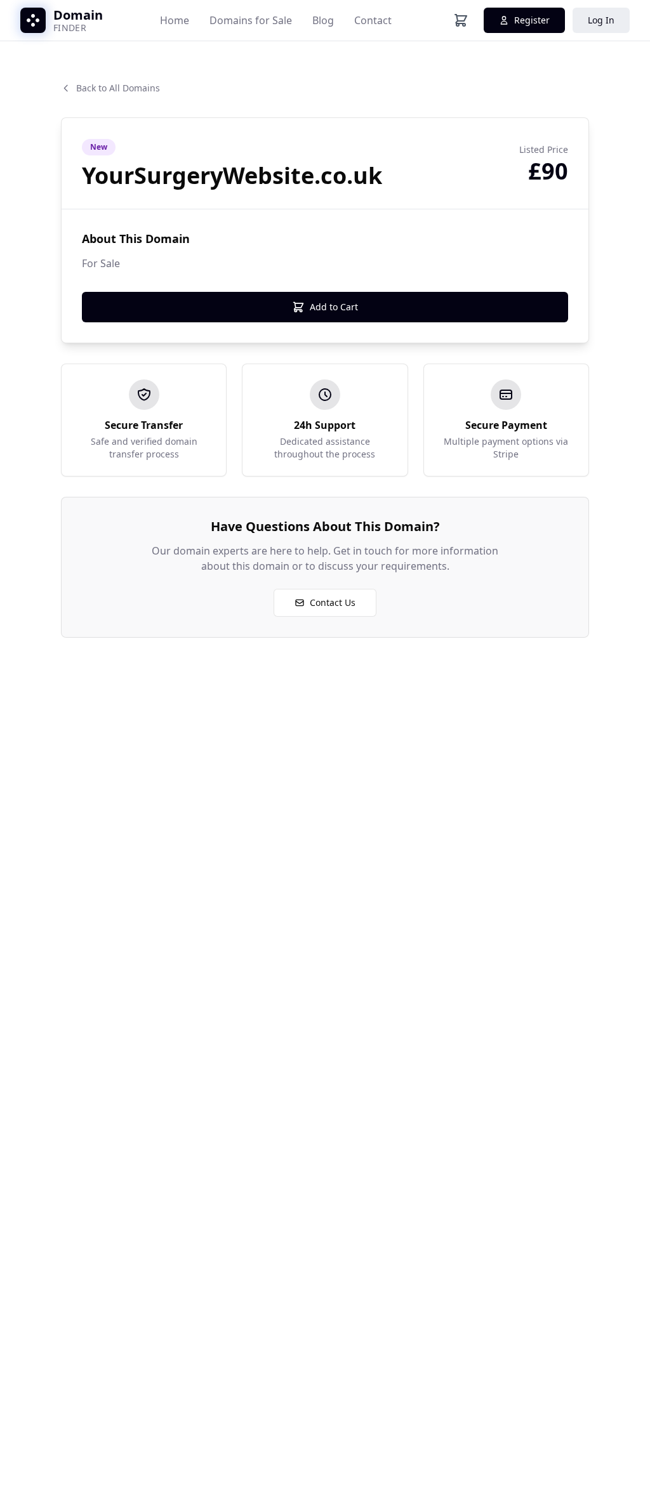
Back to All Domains (118, 88)
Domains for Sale (250, 20)
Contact (373, 20)
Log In (601, 20)
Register (532, 20)
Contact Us (332, 602)
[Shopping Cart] (461, 20)
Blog (323, 20)
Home (174, 20)
